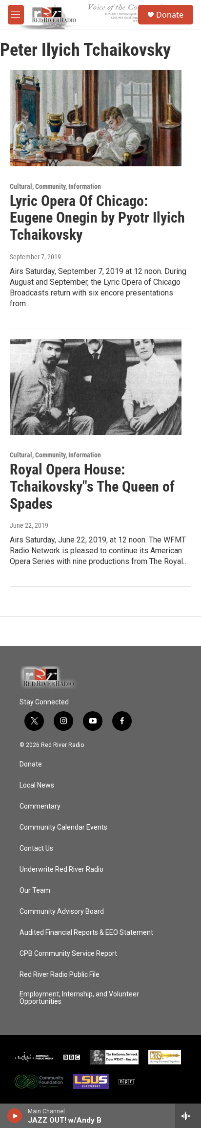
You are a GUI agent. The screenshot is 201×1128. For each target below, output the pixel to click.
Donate (169, 14)
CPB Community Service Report (68, 953)
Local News (37, 785)
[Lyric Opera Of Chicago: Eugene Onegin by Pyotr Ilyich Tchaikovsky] (95, 118)
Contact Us (36, 848)
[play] (15, 1116)
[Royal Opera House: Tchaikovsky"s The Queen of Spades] (95, 387)
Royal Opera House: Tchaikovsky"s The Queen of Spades (92, 486)
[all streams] (188, 1116)
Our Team (35, 890)
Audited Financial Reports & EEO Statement (86, 932)
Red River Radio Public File (60, 974)
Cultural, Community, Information (55, 186)
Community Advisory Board (62, 911)
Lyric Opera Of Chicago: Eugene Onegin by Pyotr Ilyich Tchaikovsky (97, 218)
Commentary (40, 806)
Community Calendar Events (63, 827)
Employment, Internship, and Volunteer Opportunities (79, 998)
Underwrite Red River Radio (61, 869)
